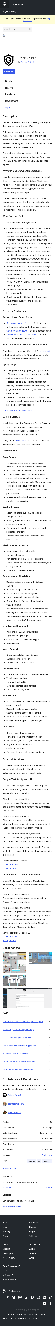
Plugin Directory (9, 11)
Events (32, 1249)
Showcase (34, 1222)
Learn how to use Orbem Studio (21, 334)
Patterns (33, 1236)
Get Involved (35, 1244)
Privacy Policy (9, 868)
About (5, 1222)
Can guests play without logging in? (19, 1045)
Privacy (6, 1236)
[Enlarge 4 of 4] (49, 991)
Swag (33, 1258)
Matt (6, 1270)
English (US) (47, 1155)
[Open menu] (51, 4)
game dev (32, 1161)
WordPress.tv (10, 1258)
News (5, 1227)
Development (11, 101)
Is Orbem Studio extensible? (16, 1054)
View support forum (12, 1206)
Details (8, 81)
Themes (32, 1227)
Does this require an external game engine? (23, 1021)
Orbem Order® (27, 62)
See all (49, 1187)
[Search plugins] (29, 29)
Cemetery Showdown (16, 330)
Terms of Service (11, 864)
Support (9, 107)
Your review (8, 1187)
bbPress (8, 1275)
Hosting (6, 1231)
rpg (39, 1161)
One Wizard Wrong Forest (18, 323)
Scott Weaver (14, 1112)
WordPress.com (11, 1266)
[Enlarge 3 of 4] (23, 978)
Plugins (32, 1231)
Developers (8, 1253)
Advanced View (10, 1168)
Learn (5, 1244)
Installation (10, 94)
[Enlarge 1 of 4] (23, 955)
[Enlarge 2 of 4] (49, 955)
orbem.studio (45, 351)
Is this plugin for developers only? (18, 1029)
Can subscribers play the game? (17, 1037)
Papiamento (14, 1291)
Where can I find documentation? (18, 1070)
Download (8, 71)
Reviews (9, 88)
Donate (33, 1253)
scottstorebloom (16, 1103)
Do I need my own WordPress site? (19, 1062)
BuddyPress (9, 1279)
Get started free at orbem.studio (18, 410)
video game (46, 1161)
